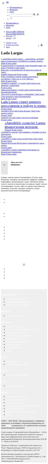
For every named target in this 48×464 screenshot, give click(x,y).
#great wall (12, 74)
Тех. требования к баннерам (17, 236)
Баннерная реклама (14, 230)
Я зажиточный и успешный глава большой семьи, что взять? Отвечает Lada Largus (23, 67)
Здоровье (6, 311)
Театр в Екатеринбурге (15, 403)
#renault (8, 130)
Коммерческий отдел (15, 202)
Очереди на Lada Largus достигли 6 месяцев (19, 118)
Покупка (9, 32)
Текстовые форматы (14, 233)
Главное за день (11, 43)
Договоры (10, 272)
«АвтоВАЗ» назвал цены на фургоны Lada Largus (22, 139)
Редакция (10, 199)
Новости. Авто (12, 361)
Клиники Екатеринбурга (16, 316)
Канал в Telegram (8, 245)
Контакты (6, 195)
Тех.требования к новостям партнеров (22, 239)
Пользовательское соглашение (18, 216)
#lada (3, 63)
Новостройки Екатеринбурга (18, 302)
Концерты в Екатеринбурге (17, 400)
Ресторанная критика (15, 386)
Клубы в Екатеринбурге (16, 409)
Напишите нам (9, 209)
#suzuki (4, 74)
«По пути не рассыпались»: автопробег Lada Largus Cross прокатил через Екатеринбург (22, 95)
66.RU (8, 425)
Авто (12, 12)
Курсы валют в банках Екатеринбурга (22, 329)
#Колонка (42, 74)
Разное (9, 415)
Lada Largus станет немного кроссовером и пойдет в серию (24, 104)
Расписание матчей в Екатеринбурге (21, 411)
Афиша (5, 392)
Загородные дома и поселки (17, 305)
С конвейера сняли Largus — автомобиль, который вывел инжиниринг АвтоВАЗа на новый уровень (22, 60)
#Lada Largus (11, 63)
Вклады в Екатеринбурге (16, 341)
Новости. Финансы (14, 326)
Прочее (9, 350)
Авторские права (13, 278)
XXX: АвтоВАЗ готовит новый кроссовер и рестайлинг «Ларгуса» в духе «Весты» (19, 78)
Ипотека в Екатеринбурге (17, 332)
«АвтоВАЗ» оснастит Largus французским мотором (25, 125)
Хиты (8, 47)
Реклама (5, 222)
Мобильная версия (14, 213)
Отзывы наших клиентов (11, 247)
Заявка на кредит (13, 344)
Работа (4, 370)
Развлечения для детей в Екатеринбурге (22, 406)
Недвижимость (16, 7)
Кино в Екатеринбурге (15, 397)
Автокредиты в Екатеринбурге (19, 335)
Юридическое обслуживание (18, 269)
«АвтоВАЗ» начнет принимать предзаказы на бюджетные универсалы (20, 151)
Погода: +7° (11, 37)
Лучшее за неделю (12, 45)
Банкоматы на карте (14, 338)
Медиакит (10, 227)
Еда (3, 381)
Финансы (14, 10)
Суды (8, 275)
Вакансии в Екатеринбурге (17, 375)
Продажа (9, 34)
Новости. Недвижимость (16, 299)
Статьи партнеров (13, 347)
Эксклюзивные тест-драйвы (18, 364)
